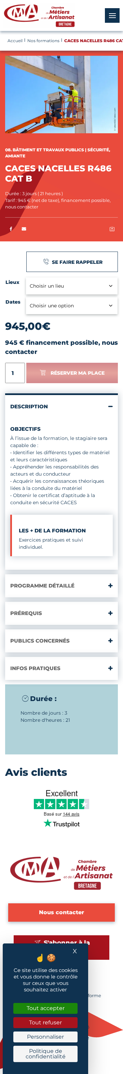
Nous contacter (61, 912)
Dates (12, 302)
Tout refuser (45, 1022)
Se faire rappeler (76, 262)
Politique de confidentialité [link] (46, 1054)
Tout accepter (46, 1008)
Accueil (15, 40)
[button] (24, 229)
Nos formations (43, 40)
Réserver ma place (78, 373)
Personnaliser (45, 1037)
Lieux (12, 282)
